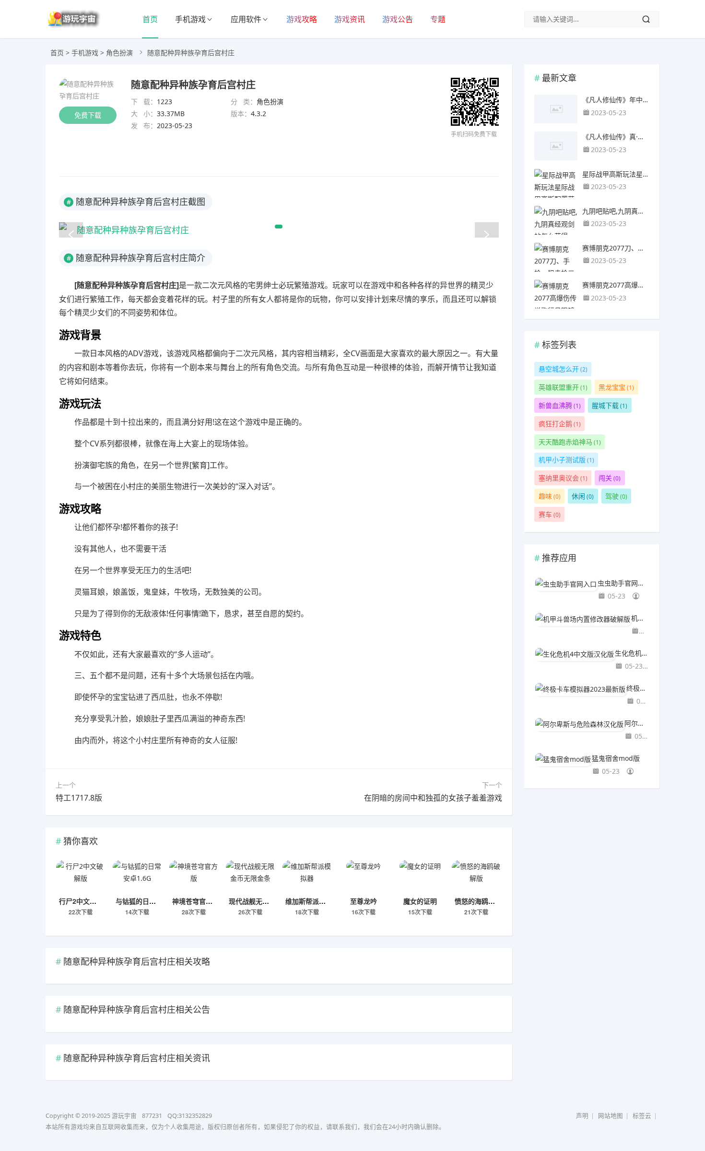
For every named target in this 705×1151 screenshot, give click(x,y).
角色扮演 (119, 52)
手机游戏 (190, 19)
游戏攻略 (301, 19)
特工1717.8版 (79, 797)
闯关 (610, 477)
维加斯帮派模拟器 (312, 901)
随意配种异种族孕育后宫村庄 (193, 84)
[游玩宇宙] (73, 26)
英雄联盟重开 (563, 387)
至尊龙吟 (363, 901)
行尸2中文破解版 (84, 901)
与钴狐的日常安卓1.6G (150, 901)
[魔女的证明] (420, 877)
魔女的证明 (420, 901)
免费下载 (87, 115)
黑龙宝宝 (616, 387)
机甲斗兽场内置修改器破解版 (640, 618)
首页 (150, 19)
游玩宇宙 (124, 1116)
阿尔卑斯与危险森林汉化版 (636, 723)
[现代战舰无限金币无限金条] (250, 877)
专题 (438, 19)
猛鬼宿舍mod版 (616, 758)
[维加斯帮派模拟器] (306, 877)
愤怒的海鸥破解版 (481, 901)
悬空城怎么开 (563, 368)
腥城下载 (609, 405)
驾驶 (616, 496)
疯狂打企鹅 (560, 423)
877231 (152, 1116)
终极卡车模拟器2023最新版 (637, 688)
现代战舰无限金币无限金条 (269, 901)
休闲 (583, 496)
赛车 (550, 514)
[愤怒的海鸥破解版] (476, 877)
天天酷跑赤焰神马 (570, 441)
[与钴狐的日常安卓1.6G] (137, 877)
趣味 (550, 496)
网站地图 (610, 1116)
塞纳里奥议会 (563, 477)
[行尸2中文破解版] (80, 877)
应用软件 (246, 19)
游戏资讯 (349, 19)
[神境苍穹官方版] (193, 877)
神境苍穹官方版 (195, 901)
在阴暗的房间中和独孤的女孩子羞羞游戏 (433, 797)
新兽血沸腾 (560, 405)
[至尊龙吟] (363, 877)
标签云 (642, 1116)
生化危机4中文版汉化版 (632, 653)
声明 (582, 1116)
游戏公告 (397, 19)
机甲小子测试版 (566, 459)
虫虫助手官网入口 (623, 582)
